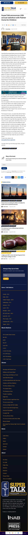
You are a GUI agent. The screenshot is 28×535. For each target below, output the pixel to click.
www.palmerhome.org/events (8, 139)
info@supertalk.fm (12, 511)
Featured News (6, 148)
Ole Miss (4, 252)
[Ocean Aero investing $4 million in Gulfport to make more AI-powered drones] (14, 191)
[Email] (9, 25)
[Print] (13, 25)
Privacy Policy (9, 172)
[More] (15, 25)
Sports (8, 252)
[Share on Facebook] (5, 25)
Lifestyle (19, 200)
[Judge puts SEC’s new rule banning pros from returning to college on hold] (14, 242)
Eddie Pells (5, 258)
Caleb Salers (5, 206)
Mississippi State (20, 251)
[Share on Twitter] (7, 25)
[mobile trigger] (21, 9)
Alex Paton (8, 29)
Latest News (13, 148)
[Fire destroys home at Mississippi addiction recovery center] (14, 217)
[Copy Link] (11, 25)
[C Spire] (14, 92)
